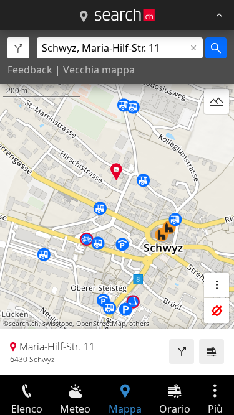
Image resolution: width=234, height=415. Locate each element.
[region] (117, 202)
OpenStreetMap (100, 323)
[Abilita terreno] (216, 101)
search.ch (24, 323)
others (139, 323)
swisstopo (57, 323)
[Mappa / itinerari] (83, 17)
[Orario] (211, 351)
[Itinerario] (181, 351)
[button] (116, 171)
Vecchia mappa (99, 70)
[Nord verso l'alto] (216, 131)
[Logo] (125, 15)
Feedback (29, 70)
